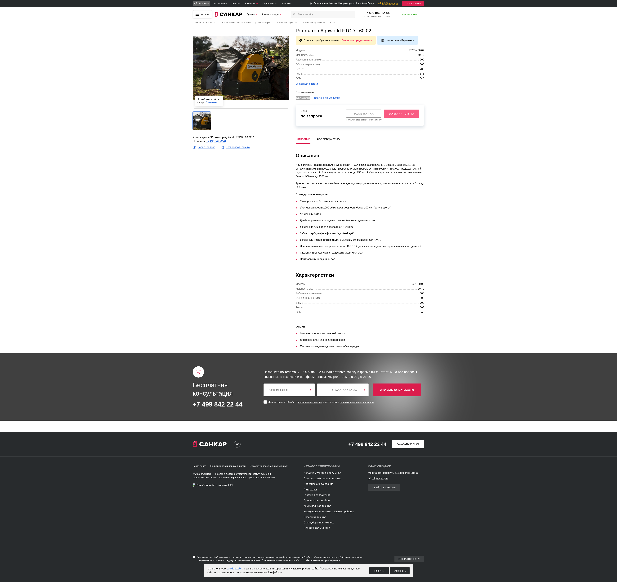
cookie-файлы (235, 568)
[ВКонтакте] (237, 444)
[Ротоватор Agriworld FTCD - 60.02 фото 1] (241, 68)
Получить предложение (356, 40)
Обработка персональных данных (269, 466)
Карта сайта (199, 466)
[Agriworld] (303, 98)
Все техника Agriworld (327, 98)
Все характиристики (307, 83)
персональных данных (310, 402)
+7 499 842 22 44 (376, 13)
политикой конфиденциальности (357, 402)
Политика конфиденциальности (228, 466)
